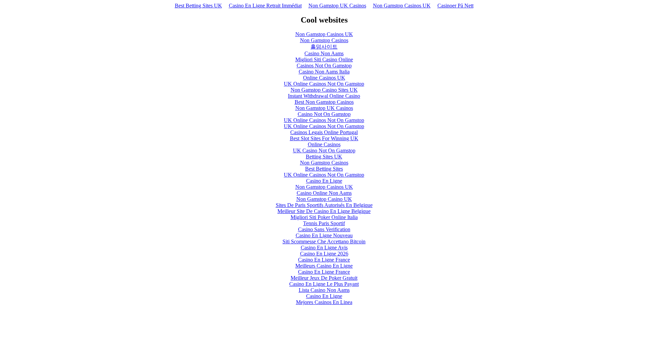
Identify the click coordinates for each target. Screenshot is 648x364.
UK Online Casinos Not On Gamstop (324, 84)
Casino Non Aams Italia (324, 71)
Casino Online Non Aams (324, 193)
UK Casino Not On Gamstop (324, 150)
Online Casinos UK (324, 78)
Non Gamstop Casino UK (324, 199)
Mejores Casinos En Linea (324, 302)
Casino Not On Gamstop (324, 114)
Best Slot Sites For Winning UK (324, 138)
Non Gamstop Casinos (324, 40)
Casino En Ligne (324, 181)
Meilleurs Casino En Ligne (324, 266)
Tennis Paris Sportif (324, 223)
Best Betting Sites (324, 169)
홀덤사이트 (324, 47)
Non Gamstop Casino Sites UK (324, 90)
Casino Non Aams (324, 53)
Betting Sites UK (324, 156)
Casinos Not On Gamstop (324, 65)
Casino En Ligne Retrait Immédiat (265, 5)
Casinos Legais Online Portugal (324, 132)
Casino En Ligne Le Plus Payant (324, 284)
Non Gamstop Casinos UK (402, 5)
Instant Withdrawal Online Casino (324, 96)
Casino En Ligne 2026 (324, 253)
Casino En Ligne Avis (324, 247)
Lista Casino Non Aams (324, 290)
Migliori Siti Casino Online (324, 59)
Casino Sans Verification (324, 229)
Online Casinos (324, 144)
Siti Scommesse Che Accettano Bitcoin (324, 241)
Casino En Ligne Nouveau (324, 235)
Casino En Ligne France (324, 260)
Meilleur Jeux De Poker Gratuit (324, 278)
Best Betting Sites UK (198, 5)
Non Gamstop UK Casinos (337, 5)
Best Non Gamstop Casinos (324, 102)
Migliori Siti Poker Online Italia (324, 217)
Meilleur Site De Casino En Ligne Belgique (324, 211)
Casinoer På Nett (455, 5)
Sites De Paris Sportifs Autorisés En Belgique (324, 205)
